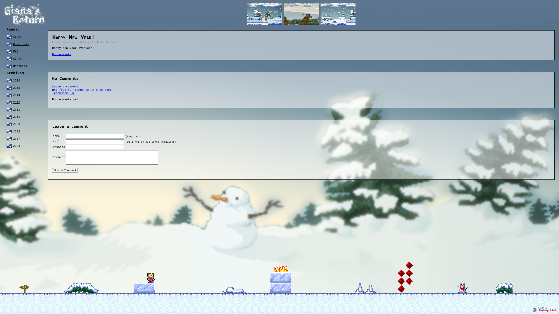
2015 (16, 88)
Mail (56, 141)
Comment (59, 157)
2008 (16, 131)
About (17, 37)
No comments (61, 54)
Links (17, 58)
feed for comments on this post (82, 90)
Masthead (20, 66)
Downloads (21, 44)
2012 (16, 102)
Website (59, 147)
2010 (16, 117)
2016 (16, 80)
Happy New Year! (73, 37)
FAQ (15, 51)
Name (56, 136)
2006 (16, 146)
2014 (16, 95)
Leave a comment (65, 86)
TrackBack (63, 93)
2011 (16, 109)
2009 (16, 124)
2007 (16, 138)
